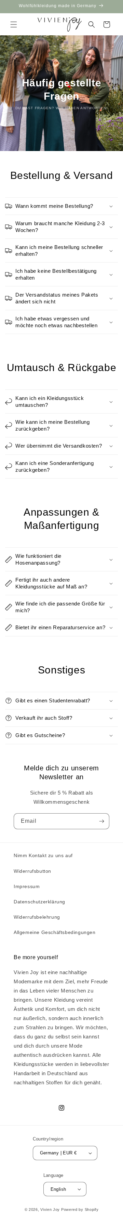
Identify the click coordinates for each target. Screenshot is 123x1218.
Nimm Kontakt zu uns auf (43, 855)
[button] (13, 24)
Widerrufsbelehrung (37, 917)
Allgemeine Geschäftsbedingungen (55, 932)
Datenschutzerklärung (39, 901)
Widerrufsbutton (32, 871)
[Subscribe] (101, 821)
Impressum (27, 886)
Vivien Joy (50, 1209)
